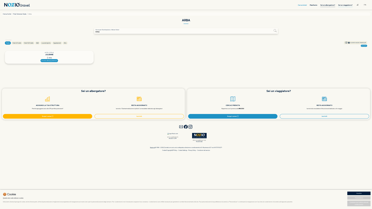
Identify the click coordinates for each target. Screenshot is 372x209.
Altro (65, 43)
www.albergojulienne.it (50, 60)
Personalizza (359, 198)
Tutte (8, 43)
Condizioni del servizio (203, 150)
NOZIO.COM (173, 138)
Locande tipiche (46, 43)
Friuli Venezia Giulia (19, 14)
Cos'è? (364, 45)
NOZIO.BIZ (199, 141)
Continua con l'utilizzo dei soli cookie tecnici (359, 203)
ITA (365, 5)
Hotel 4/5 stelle (17, 43)
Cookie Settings (182, 150)
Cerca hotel (7, 14)
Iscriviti (139, 116)
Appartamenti (57, 43)
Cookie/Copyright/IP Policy (169, 150)
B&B (37, 43)
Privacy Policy (192, 150)
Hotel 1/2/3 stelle (28, 43)
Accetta (359, 193)
